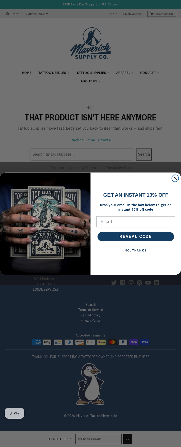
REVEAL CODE (135, 236)
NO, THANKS (136, 250)
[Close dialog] (175, 178)
